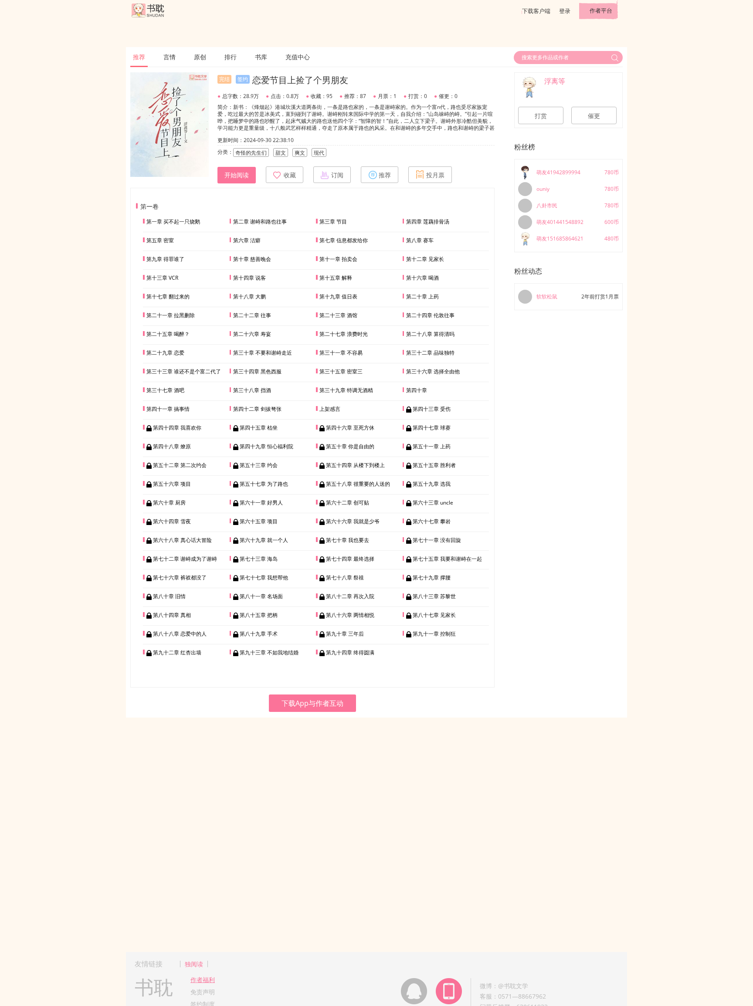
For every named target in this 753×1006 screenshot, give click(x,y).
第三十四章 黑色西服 (257, 371)
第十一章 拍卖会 (338, 259)
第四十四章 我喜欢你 (177, 427)
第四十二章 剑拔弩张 (257, 409)
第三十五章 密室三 (341, 371)
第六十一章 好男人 (261, 502)
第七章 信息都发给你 (343, 240)
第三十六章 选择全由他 (433, 371)
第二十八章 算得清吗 (430, 334)
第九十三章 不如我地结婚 (269, 652)
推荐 (139, 57)
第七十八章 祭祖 (345, 577)
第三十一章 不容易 (341, 352)
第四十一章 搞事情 (168, 409)
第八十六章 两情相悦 (350, 615)
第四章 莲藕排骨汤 (427, 221)
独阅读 (194, 964)
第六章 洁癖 (247, 240)
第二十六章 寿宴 (252, 334)
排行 (230, 57)
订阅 (337, 175)
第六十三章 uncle (433, 502)
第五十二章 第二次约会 (180, 465)
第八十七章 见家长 (434, 615)
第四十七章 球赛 (432, 427)
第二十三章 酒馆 (338, 315)
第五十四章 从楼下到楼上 (355, 465)
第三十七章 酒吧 (165, 390)
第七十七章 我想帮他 (264, 577)
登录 (564, 11)
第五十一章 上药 (432, 446)
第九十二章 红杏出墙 (177, 652)
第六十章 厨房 (169, 502)
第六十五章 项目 (259, 521)
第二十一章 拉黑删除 (170, 315)
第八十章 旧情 (169, 596)
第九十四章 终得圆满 (350, 652)
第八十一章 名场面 (261, 596)
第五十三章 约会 (259, 465)
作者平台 (601, 10)
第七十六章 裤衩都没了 (180, 577)
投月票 (435, 175)
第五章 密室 (160, 240)
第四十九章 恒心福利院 (266, 446)
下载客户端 (536, 11)
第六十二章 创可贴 (347, 502)
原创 (200, 57)
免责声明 (202, 992)
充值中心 (297, 57)
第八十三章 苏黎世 (434, 596)
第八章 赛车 (420, 240)
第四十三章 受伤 (432, 409)
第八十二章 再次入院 (350, 596)
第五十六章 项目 (172, 484)
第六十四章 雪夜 (172, 521)
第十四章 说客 (249, 277)
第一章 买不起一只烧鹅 (173, 221)
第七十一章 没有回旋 (437, 540)
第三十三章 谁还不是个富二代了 (183, 371)
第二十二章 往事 (252, 315)
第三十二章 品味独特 (430, 352)
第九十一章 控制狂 (434, 633)
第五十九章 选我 (432, 484)
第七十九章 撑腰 (432, 577)
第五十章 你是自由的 (350, 446)
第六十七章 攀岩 (432, 521)
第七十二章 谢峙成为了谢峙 (185, 558)
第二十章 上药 (422, 296)
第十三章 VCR (162, 277)
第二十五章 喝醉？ (168, 334)
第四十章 (416, 390)
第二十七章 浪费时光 (343, 334)
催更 (594, 115)
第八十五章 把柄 (259, 615)
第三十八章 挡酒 (252, 390)
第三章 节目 (333, 221)
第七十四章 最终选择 (350, 558)
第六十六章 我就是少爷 (353, 521)
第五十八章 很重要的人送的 (358, 484)
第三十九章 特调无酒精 (346, 390)
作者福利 (202, 980)
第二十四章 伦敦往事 (430, 315)
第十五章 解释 (335, 277)
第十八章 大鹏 (249, 296)
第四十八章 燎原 (172, 446)
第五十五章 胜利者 (434, 465)
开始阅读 (236, 175)
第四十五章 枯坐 (259, 427)
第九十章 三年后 (345, 633)
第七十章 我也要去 (347, 540)
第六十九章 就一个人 (264, 540)
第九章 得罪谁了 (165, 259)
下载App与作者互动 (312, 703)
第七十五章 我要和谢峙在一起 (447, 558)
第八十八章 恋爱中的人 (180, 633)
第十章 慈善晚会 (252, 259)
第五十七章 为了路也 (264, 484)
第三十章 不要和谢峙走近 (262, 352)
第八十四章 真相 (172, 615)
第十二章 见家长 (425, 259)
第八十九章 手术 (259, 633)
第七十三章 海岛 (259, 558)
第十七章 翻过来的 (168, 296)
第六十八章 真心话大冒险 (182, 540)
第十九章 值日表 (338, 296)
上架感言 (329, 409)
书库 (261, 57)
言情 (169, 57)
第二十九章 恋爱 (165, 352)
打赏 (541, 115)
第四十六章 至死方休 (350, 427)
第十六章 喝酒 (422, 277)
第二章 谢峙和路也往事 (260, 221)
